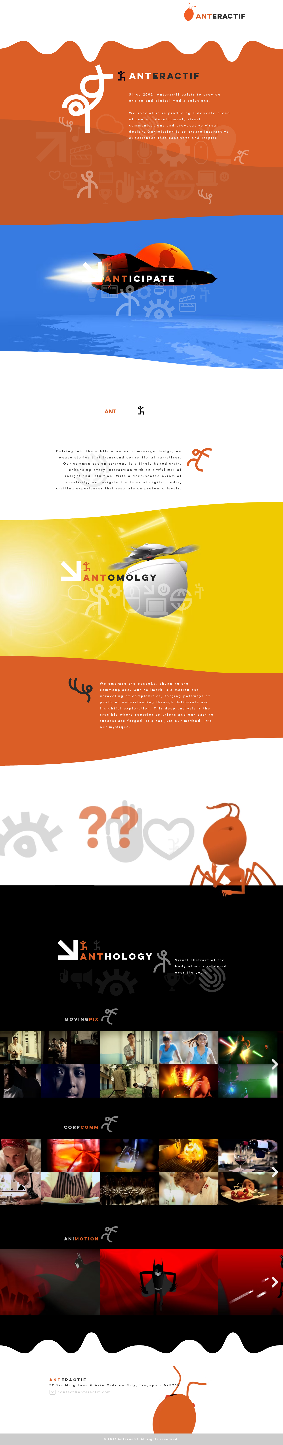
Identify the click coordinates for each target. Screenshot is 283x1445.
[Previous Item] (8, 1064)
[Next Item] (275, 1064)
